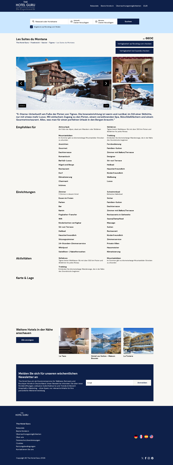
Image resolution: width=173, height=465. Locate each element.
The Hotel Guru (23, 424)
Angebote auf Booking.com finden (47, 27)
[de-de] (136, 437)
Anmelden (142, 382)
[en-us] (151, 437)
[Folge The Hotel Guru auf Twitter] (142, 458)
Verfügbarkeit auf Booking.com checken (134, 43)
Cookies (19, 443)
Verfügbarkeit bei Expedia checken (134, 51)
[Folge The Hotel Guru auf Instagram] (149, 458)
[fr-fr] (141, 437)
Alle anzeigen (27, 340)
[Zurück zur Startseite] (25, 5)
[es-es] (146, 437)
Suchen (128, 21)
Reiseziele (94, 6)
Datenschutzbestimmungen (28, 440)
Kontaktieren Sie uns (25, 449)
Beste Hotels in (107, 6)
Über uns (20, 437)
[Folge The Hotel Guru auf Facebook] (145, 458)
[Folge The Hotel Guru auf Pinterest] (152, 458)
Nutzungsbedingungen (25, 446)
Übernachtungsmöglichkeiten (128, 6)
